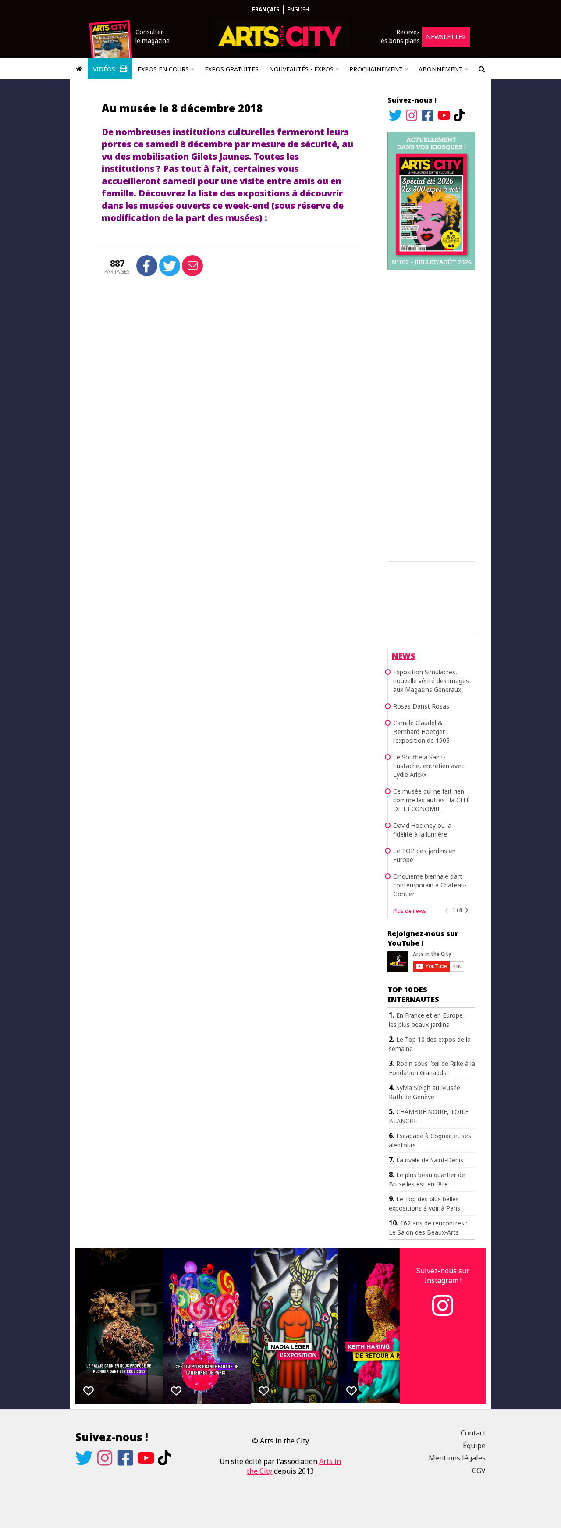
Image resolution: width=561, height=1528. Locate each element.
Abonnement (441, 69)
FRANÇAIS (265, 9)
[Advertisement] (431, 413)
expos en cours (163, 69)
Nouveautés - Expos (301, 69)
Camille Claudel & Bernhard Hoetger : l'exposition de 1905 (421, 731)
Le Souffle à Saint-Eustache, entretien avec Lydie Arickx (428, 766)
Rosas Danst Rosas (421, 706)
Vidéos (105, 69)
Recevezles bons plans (400, 36)
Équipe (474, 1445)
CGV (479, 1470)
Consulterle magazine (152, 36)
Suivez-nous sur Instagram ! (442, 1275)
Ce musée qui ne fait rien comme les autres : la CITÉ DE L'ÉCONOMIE (431, 800)
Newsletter (446, 36)
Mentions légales (457, 1458)
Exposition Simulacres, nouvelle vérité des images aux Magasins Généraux (431, 681)
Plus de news (409, 911)
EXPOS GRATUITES (232, 69)
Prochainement (376, 69)
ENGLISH (298, 9)
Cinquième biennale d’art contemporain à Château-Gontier (430, 885)
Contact (473, 1433)
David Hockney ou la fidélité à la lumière (422, 829)
